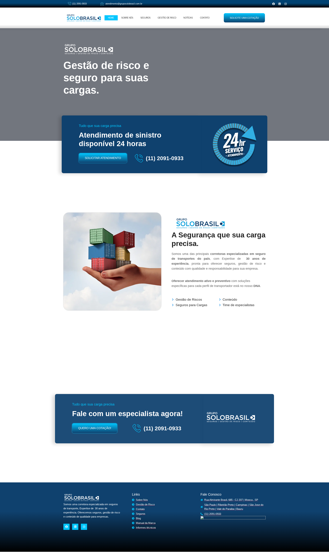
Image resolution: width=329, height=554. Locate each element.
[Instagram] (285, 4)
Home (111, 17)
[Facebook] (273, 4)
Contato (204, 17)
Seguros (145, 17)
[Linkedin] (279, 4)
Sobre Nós (127, 17)
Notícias (188, 17)
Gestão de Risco (167, 17)
